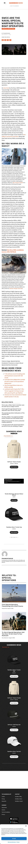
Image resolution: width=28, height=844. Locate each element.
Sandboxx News (18, 798)
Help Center (4, 807)
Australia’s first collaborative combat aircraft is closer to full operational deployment (14, 381)
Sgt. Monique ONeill (18, 182)
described (6, 88)
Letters (3, 796)
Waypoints (4, 801)
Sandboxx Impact (19, 801)
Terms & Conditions (6, 812)
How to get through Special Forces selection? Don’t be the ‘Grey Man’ (11, 409)
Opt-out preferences (12, 842)
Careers (3, 809)
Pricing (3, 798)
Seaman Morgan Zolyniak (15, 288)
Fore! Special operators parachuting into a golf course (12, 605)
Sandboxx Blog (18, 796)
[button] (26, 826)
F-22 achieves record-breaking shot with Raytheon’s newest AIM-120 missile (14, 375)
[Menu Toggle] (4, 3)
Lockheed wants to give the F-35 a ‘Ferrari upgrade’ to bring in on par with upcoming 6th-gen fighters (14, 391)
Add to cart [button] (14, 500)
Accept (14, 838)
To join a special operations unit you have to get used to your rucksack (13, 633)
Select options (14, 467)
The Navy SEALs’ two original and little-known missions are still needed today (13, 417)
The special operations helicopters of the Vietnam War (13, 413)
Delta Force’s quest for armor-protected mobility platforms (13, 421)
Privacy (18, 842)
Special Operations (8, 28)
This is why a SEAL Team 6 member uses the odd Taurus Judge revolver (13, 405)
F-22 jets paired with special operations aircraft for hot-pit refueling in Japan (13, 425)
